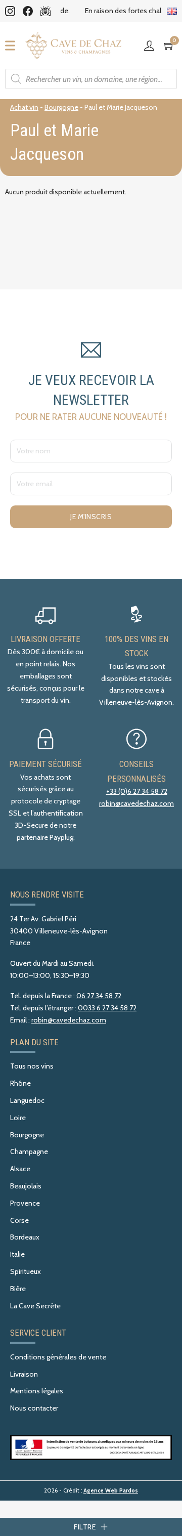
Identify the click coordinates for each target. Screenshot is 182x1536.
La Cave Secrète (35, 1305)
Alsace (20, 1168)
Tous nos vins (32, 1066)
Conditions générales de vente (58, 1356)
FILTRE (85, 1526)
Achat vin (24, 107)
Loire (18, 1117)
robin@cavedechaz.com (136, 803)
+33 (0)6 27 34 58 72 (136, 791)
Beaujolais (25, 1185)
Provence (25, 1203)
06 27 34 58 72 (98, 995)
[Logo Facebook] (28, 11)
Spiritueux (25, 1271)
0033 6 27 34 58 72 (107, 1007)
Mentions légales (36, 1390)
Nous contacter (34, 1408)
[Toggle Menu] (13, 45)
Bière (18, 1288)
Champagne (29, 1151)
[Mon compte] (151, 45)
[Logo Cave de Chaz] (73, 45)
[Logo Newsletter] (45, 11)
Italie (17, 1254)
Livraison (24, 1374)
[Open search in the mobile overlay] (91, 79)
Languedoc (27, 1100)
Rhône (20, 1083)
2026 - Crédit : (91, 1490)
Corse (19, 1220)
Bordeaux (24, 1237)
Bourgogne (61, 107)
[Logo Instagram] (10, 11)
